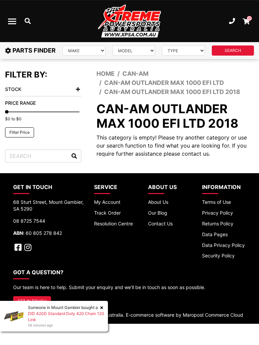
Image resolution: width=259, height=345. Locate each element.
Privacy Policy (217, 213)
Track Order (107, 213)
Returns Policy (217, 223)
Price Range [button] (20, 103)
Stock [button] (13, 89)
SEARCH (233, 50)
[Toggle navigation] (12, 21)
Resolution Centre (113, 223)
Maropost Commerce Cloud (213, 315)
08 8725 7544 (29, 221)
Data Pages (215, 234)
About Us (158, 202)
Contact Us (160, 223)
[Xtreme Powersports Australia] (129, 21)
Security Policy (218, 255)
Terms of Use (216, 202)
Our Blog (157, 213)
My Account (107, 202)
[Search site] (74, 156)
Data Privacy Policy (223, 245)
